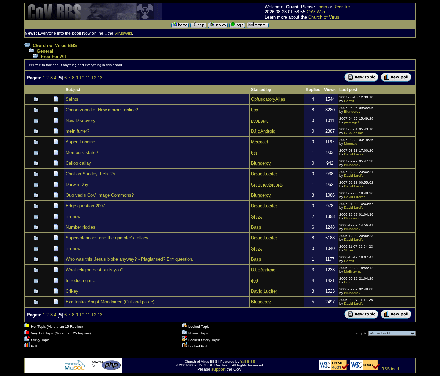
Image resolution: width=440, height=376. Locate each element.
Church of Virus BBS (55, 45)
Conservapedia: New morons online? (102, 109)
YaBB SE (247, 361)
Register (341, 6)
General (45, 51)
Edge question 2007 (85, 205)
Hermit (349, 101)
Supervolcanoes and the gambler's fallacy (107, 237)
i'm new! (74, 216)
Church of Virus (323, 17)
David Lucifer (354, 154)
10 (81, 77)
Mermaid (351, 144)
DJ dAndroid (354, 133)
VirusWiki (123, 33)
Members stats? (82, 152)
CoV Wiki (316, 11)
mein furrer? (77, 131)
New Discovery (81, 120)
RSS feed (390, 369)
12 (93, 77)
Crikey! (73, 291)
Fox (347, 282)
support (218, 369)
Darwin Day (77, 184)
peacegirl (351, 122)
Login (321, 6)
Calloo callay (78, 163)
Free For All (53, 56)
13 (100, 77)
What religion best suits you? (94, 269)
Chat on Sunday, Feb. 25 (90, 173)
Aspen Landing (80, 141)
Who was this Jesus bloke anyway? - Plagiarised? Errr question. (130, 259)
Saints (72, 99)
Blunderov (352, 112)
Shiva (348, 250)
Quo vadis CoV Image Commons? (100, 195)
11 (88, 77)
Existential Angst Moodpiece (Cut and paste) (110, 301)
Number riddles (81, 227)
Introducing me (80, 280)
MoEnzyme (353, 271)
